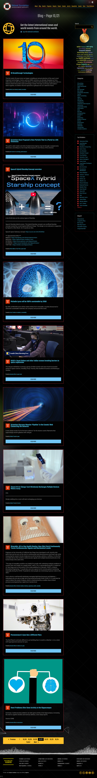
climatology (80, 127)
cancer (82, 54)
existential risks (80, 56)
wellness (88, 72)
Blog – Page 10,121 (48, 16)
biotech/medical (18, 90)
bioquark (82, 51)
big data (79, 111)
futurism (19, 503)
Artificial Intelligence (82, 48)
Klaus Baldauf (83, 172)
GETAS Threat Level (8, 762)
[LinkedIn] (86, 772)
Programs (49, 6)
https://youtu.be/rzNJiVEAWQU (35, 232)
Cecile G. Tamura (84, 174)
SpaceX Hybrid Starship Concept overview (26, 169)
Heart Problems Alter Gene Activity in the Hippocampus (31, 707)
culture (90, 54)
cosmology (18, 152)
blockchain (90, 52)
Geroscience (80, 219)
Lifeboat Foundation (12, 773)
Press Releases (90, 6)
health (35, 586)
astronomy (80, 105)
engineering (30, 586)
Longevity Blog (81, 221)
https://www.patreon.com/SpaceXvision (25, 241)
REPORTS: (40, 764)
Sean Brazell (83, 189)
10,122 (46, 739)
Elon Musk (19, 249)
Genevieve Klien (13, 374)
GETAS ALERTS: (80, 759)
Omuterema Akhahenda (83, 169)
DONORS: (59, 761)
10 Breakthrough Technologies (22, 73)
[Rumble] (93, 772)
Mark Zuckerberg (81, 96)
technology (89, 70)
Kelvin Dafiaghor (84, 159)
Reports (54, 6)
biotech (88, 51)
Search (92, 27)
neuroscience (20, 723)
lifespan (78, 64)
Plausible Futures (82, 226)
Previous (13, 739)
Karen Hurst (83, 161)
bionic (79, 116)
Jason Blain (83, 199)
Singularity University (83, 92)
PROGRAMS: (79, 764)
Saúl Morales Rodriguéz (83, 144)
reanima (83, 66)
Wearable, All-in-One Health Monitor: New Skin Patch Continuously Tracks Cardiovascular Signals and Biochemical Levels (35, 547)
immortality (83, 60)
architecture (80, 102)
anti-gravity (80, 100)
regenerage (88, 66)
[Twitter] (83, 772)
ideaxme (77, 60)
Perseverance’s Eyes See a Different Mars (26, 635)
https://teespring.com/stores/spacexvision (24, 237)
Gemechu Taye (84, 157)
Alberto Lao (83, 181)
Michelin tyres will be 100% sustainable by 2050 (29, 301)
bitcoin (86, 52)
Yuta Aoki (82, 176)
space (18, 436)
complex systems (82, 129)
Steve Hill (82, 191)
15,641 (28, 742)
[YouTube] (90, 772)
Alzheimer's (84, 47)
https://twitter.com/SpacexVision (23, 245)
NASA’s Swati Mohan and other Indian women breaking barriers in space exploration (35, 361)
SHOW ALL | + (79, 207)
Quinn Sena (83, 149)
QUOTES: (78, 766)
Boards (44, 6)
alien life (79, 99)
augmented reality (82, 107)
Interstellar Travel (90, 60)
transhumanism (81, 72)
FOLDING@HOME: (61, 764)
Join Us (68, 6)
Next (35, 742)
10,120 (35, 739)
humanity (92, 58)
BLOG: (39, 761)
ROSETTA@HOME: (22, 766)
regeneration (80, 68)
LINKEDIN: (59, 759)
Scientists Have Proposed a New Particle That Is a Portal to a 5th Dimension (34, 140)
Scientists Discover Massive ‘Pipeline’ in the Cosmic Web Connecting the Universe (32, 425)
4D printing (80, 84)
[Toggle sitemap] (90, 2)
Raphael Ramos (84, 185)
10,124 (57, 739)
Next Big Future (81, 224)
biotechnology (80, 52)
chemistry (26, 586)
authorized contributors (33, 32)
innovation (24, 90)
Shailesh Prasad (13, 436)
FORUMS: (59, 766)
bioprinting (80, 118)
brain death (78, 54)
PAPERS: (40, 766)
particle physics (24, 152)
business (79, 124)
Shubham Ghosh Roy (85, 147)
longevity (84, 64)
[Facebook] (80, 772)
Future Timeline (13, 313)
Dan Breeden (83, 151)
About (36, 6)
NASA (88, 64)
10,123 (51, 739)
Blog (40, 6)
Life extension (87, 62)
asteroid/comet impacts (83, 103)
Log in (24, 32)
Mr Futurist (80, 223)
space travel (23, 249)
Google (77, 58)
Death (92, 54)
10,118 (25, 739)
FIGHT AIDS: (21, 764)
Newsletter (74, 6)
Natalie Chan (83, 187)
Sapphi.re (27, 773)
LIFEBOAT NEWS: (41, 759)
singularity (91, 68)
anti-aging (89, 47)
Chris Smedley (83, 205)
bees (78, 110)
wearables (39, 586)
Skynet (79, 94)
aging (78, 47)
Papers (59, 6)
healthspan (87, 58)
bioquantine (88, 48)
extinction (84, 56)
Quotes (80, 6)
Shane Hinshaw (84, 183)
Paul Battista (83, 155)
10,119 (30, 739)
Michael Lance (83, 197)
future (88, 56)
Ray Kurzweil (80, 89)
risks (88, 68)
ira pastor (80, 62)
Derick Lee (12, 90)
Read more (33, 94)
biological (80, 114)
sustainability (23, 313)
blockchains (80, 122)
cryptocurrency (86, 54)
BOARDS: (78, 761)
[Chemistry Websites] (84, 36)
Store (84, 6)
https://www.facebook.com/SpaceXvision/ (26, 243)
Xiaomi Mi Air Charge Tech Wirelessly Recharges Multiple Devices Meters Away (35, 487)
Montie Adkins (12, 249)
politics (79, 66)
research (85, 68)
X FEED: (20, 761)
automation (80, 108)
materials (19, 313)
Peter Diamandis (81, 86)
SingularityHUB (81, 228)
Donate (64, 6)
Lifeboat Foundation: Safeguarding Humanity (16, 6)
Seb (81, 195)
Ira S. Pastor (83, 203)
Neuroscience (91, 64)
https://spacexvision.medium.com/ (22, 239)
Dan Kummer (12, 152)
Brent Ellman (83, 193)
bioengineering (81, 113)
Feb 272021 (8, 73)
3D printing (80, 83)
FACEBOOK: (21, 759)
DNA (78, 88)
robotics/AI (19, 646)
